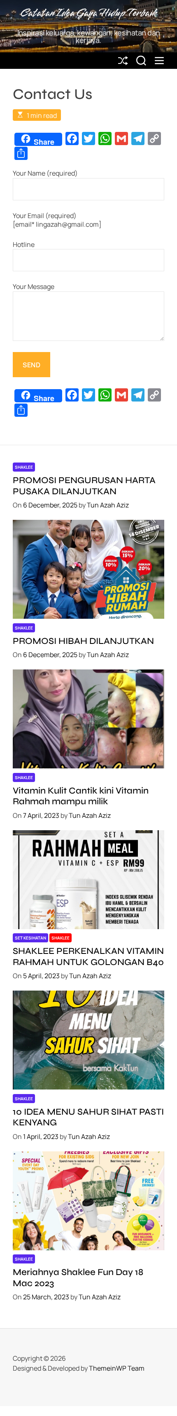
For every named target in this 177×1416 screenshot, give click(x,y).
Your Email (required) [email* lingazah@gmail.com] (57, 220)
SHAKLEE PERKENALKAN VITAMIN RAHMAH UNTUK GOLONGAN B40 (88, 956)
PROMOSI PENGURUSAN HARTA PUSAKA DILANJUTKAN (84, 485)
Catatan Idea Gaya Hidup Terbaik (88, 14)
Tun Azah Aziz (108, 505)
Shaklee (24, 467)
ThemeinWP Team (116, 1368)
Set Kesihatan (30, 938)
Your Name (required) (45, 173)
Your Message (33, 286)
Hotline (24, 244)
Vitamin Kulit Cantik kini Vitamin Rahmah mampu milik (81, 796)
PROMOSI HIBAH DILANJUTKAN (83, 641)
